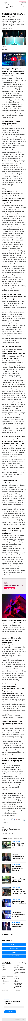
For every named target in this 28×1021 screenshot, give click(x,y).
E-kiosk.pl (16, 978)
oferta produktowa (7, 992)
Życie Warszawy (18, 987)
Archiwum (4, 983)
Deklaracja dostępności (19, 974)
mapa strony (5, 990)
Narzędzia (7, 940)
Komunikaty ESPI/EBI (14, 956)
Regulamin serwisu (18, 970)
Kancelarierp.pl (17, 984)
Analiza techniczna (14, 944)
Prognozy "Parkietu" (7, 10)
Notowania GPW (14, 948)
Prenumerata (5, 981)
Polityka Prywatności (19, 967)
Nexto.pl (16, 981)
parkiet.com (5, 49)
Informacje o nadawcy (19, 972)
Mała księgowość (18, 983)
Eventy (11, 6)
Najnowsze (16, 838)
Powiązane (4, 838)
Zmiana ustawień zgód (19, 969)
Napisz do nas (5, 970)
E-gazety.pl (16, 980)
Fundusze (14, 952)
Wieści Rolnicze (18, 986)
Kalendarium (17, 990)
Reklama (4, 978)
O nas (3, 967)
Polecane (10, 838)
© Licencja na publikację (8, 828)
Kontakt (4, 969)
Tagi (21, 838)
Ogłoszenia (5, 980)
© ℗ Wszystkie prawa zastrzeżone (11, 829)
